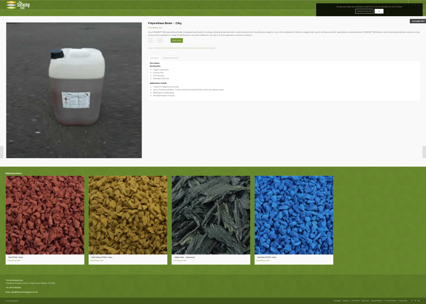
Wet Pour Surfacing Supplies (207, 48)
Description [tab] (154, 58)
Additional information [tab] (170, 58)
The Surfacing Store (13, 301)
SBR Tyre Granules (192, 48)
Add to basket (176, 40)
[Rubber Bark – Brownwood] (1, 152)
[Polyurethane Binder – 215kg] (424, 152)
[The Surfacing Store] (18, 5)
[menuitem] (337, 300)
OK (379, 11)
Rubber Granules (181, 48)
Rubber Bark (172, 48)
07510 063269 (15, 287)
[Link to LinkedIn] (418, 300)
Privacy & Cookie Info (364, 11)
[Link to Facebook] (412, 300)
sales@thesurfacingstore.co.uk (24, 292)
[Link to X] (415, 300)
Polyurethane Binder (161, 48)
